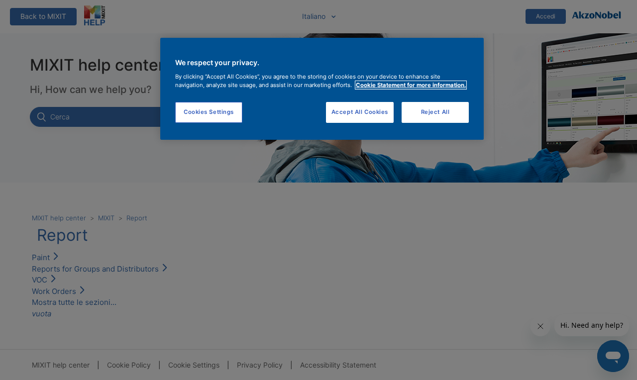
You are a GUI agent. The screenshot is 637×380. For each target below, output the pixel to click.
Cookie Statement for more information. (411, 85)
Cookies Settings (209, 111)
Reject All (435, 111)
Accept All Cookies (359, 111)
